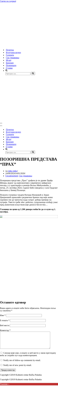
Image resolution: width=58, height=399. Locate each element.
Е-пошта (4, 320)
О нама (9, 68)
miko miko (12, 171)
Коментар (5, 330)
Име (3, 315)
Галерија (10, 55)
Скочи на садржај (8, 1)
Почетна (10, 50)
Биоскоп (10, 63)
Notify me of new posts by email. (17, 365)
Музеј (8, 60)
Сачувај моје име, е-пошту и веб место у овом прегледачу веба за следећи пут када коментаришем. (28, 354)
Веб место (4, 325)
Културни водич (13, 52)
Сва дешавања (12, 57)
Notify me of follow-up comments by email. (22, 360)
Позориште (11, 65)
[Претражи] (33, 73)
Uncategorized (11, 176)
